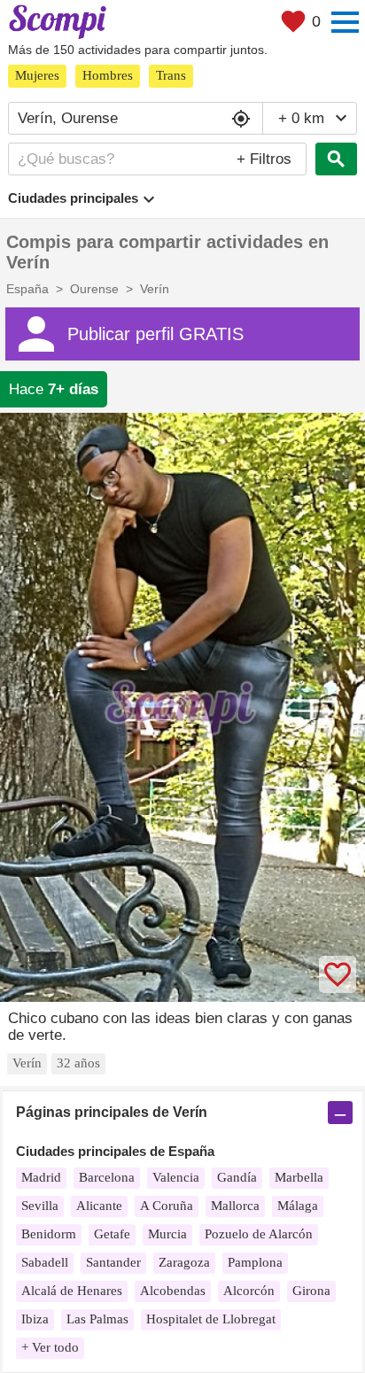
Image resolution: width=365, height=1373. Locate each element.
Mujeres (37, 75)
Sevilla (39, 1205)
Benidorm (48, 1234)
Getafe (112, 1234)
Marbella (299, 1177)
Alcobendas (173, 1291)
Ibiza (35, 1319)
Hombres (107, 75)
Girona (311, 1291)
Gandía (237, 1177)
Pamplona (255, 1262)
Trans (171, 75)
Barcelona (107, 1177)
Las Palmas (97, 1319)
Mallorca (235, 1205)
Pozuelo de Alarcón (259, 1234)
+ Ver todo (50, 1347)
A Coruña (166, 1205)
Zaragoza (184, 1262)
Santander (113, 1262)
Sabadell (44, 1262)
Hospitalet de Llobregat (211, 1319)
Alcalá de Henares (71, 1291)
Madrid (41, 1177)
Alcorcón (249, 1291)
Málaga (297, 1205)
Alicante (99, 1205)
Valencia (175, 1177)
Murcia (167, 1234)
